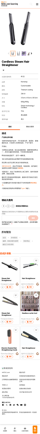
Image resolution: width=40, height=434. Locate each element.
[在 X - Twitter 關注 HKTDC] (7, 405)
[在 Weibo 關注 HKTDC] (14, 405)
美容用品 (26, 241)
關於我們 (22, 372)
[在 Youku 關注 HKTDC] (25, 405)
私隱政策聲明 (6, 388)
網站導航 (5, 392)
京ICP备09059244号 (25, 392)
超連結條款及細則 (25, 388)
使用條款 (22, 385)
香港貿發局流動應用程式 (27, 376)
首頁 (4, 238)
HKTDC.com (6, 372)
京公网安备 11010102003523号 (8, 396)
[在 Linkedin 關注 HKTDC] (10, 405)
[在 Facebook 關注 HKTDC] (3, 405)
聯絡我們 (5, 376)
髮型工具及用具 (8, 244)
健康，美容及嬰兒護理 (10, 241)
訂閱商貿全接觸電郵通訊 (10, 379)
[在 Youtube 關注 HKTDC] (21, 405)
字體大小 (5, 385)
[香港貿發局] (20, 369)
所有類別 (14, 238)
